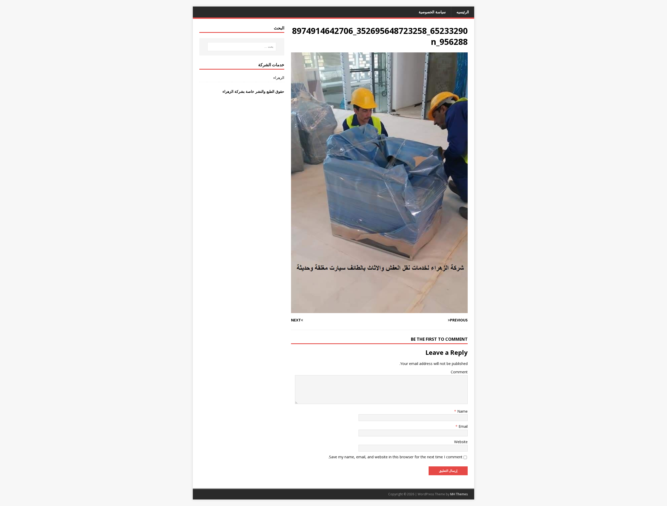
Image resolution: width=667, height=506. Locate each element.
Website (461, 441)
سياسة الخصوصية (432, 11)
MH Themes (459, 494)
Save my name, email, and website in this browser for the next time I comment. (395, 456)
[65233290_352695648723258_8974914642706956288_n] (379, 310)
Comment (459, 371)
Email (463, 426)
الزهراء (278, 77)
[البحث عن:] (241, 46)
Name (462, 411)
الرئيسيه (462, 11)
